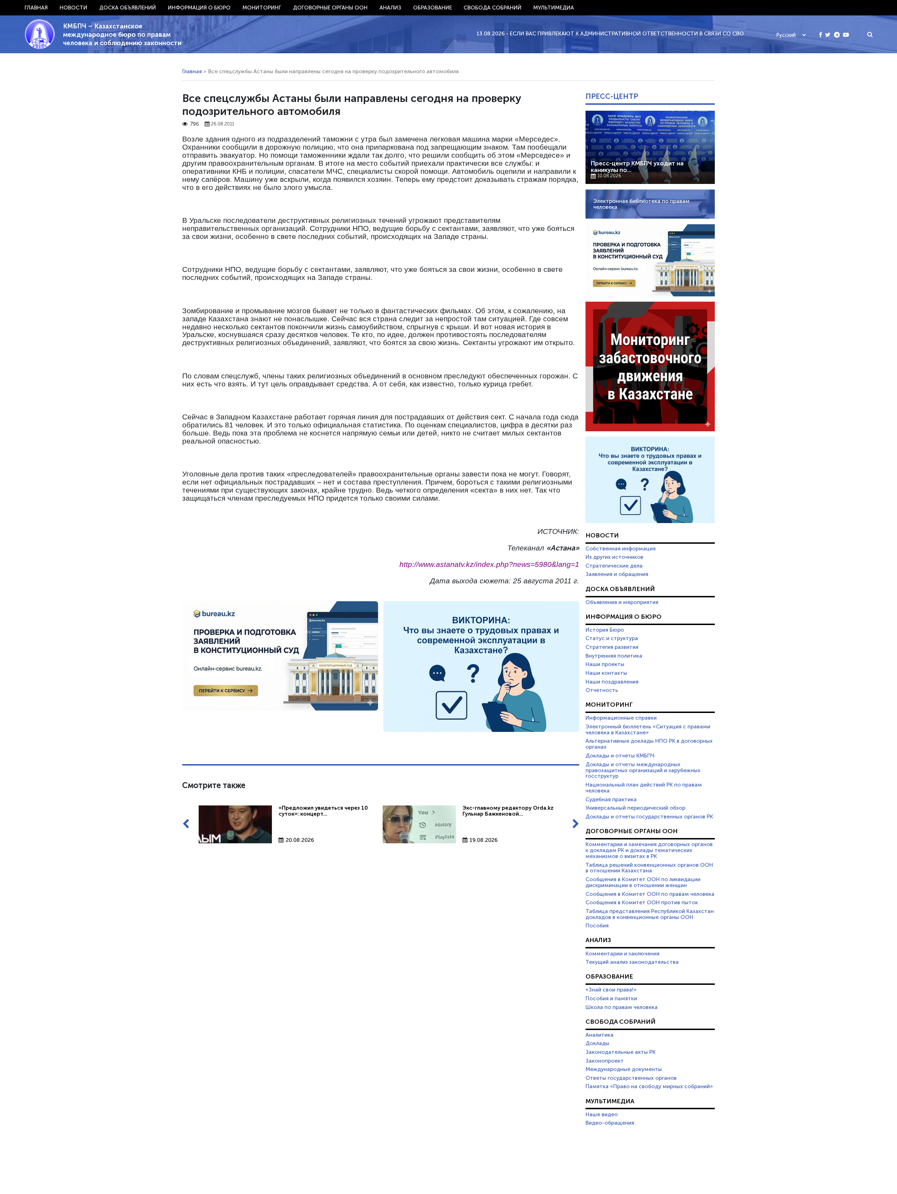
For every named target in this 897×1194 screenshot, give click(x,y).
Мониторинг (261, 8)
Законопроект (605, 1061)
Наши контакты (606, 673)
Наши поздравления (612, 682)
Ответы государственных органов (631, 1078)
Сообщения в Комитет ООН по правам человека (650, 894)
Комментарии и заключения (622, 954)
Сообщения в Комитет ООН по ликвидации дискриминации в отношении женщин (643, 882)
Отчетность (602, 690)
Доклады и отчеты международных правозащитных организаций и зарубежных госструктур (643, 770)
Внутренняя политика (614, 656)
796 (194, 124)
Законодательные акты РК (621, 1052)
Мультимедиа (553, 8)
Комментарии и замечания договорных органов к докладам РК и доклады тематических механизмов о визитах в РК (649, 850)
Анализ (390, 8)
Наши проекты (605, 664)
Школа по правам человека (622, 1007)
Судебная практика (611, 799)
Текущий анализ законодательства (632, 962)
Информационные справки (621, 718)
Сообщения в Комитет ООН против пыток (642, 902)
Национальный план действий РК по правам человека (644, 788)
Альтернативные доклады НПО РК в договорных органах (649, 744)
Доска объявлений (127, 8)
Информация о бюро (199, 8)
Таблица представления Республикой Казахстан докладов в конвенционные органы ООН (650, 914)
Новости (73, 8)
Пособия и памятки (611, 998)
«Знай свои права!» (611, 990)
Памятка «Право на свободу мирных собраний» (649, 1086)
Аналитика (600, 1035)
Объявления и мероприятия (622, 602)
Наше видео (602, 1114)
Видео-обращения (610, 1123)
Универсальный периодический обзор (635, 808)
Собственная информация (621, 548)
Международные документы (624, 1069)
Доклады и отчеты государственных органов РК (649, 817)
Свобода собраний (492, 8)
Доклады (597, 1043)
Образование (432, 8)
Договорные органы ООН (330, 8)
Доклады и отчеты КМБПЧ (620, 756)
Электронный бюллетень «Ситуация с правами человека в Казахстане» (648, 729)
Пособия (597, 925)
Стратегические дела (614, 566)
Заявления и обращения (617, 574)
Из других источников (614, 557)
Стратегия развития (612, 647)
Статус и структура (612, 638)
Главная (36, 8)
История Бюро (605, 630)
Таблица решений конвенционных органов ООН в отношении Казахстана (649, 868)
